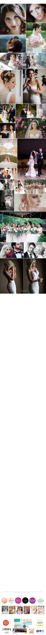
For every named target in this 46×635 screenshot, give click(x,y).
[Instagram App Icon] (40, 631)
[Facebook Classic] (37, 631)
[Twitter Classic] (43, 631)
